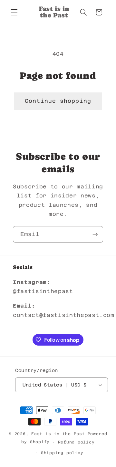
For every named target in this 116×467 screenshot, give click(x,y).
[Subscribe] (95, 234)
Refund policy (76, 442)
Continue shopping (58, 101)
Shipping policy (62, 453)
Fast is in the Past (58, 434)
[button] (14, 12)
